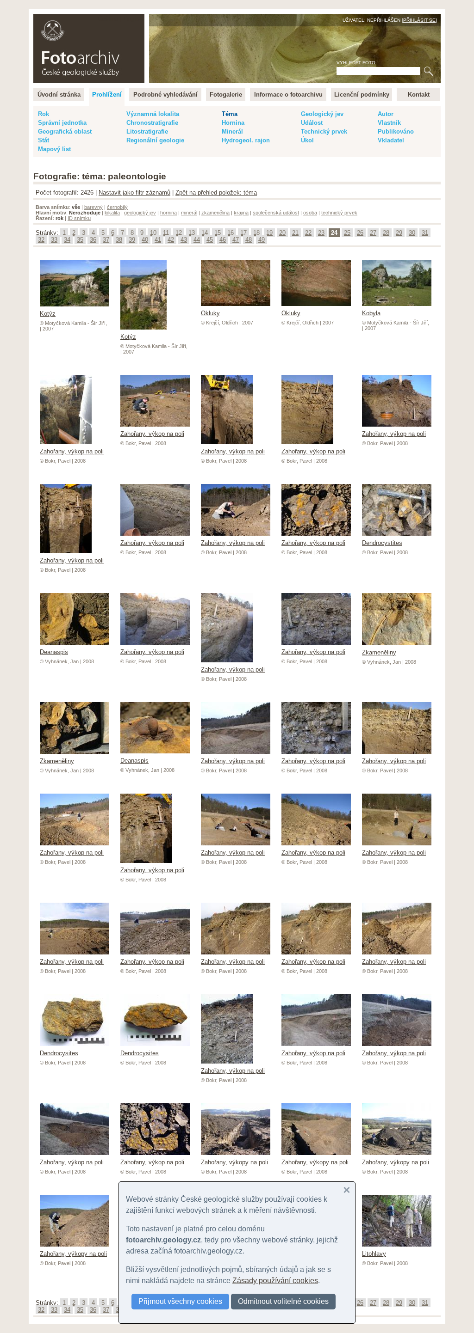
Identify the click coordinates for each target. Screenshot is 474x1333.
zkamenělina (215, 212)
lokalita (112, 212)
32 (41, 239)
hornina (168, 212)
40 (145, 239)
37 (106, 239)
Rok (43, 113)
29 (399, 232)
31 (425, 232)
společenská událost (276, 212)
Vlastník (389, 122)
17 (243, 232)
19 (269, 232)
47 (235, 239)
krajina (241, 212)
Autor (385, 113)
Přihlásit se (419, 20)
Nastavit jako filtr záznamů (134, 192)
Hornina (233, 122)
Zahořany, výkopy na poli (234, 1162)
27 (373, 232)
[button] (346, 1190)
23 (321, 232)
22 (308, 232)
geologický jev (140, 212)
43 (184, 239)
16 (230, 232)
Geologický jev (322, 113)
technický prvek (339, 212)
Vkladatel (391, 140)
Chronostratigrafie (152, 122)
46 (222, 239)
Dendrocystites (382, 542)
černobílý (117, 207)
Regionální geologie (155, 140)
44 (196, 239)
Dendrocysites (59, 1053)
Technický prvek (324, 131)
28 (386, 232)
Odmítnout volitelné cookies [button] (283, 1301)
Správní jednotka (62, 122)
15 (217, 232)
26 (360, 232)
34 (67, 239)
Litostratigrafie (147, 131)
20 (282, 232)
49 (261, 239)
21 (295, 232)
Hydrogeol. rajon (246, 140)
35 (80, 239)
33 (54, 239)
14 (204, 232)
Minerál (232, 131)
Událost (312, 122)
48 (248, 239)
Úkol (307, 140)
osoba (310, 212)
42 (171, 239)
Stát (43, 140)
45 (209, 239)
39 (132, 239)
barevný (93, 207)
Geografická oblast (65, 131)
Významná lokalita (152, 113)
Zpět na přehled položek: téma (216, 192)
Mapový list (54, 149)
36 (93, 239)
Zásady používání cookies (275, 1280)
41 (158, 239)
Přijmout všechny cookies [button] (180, 1301)
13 (191, 232)
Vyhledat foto (356, 62)
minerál (189, 212)
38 (119, 239)
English (133, 18)
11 (166, 232)
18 (256, 232)
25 (347, 232)
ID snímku (79, 218)
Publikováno (396, 131)
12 (178, 232)
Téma (229, 113)
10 (153, 232)
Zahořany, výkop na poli (72, 451)
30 (412, 232)
